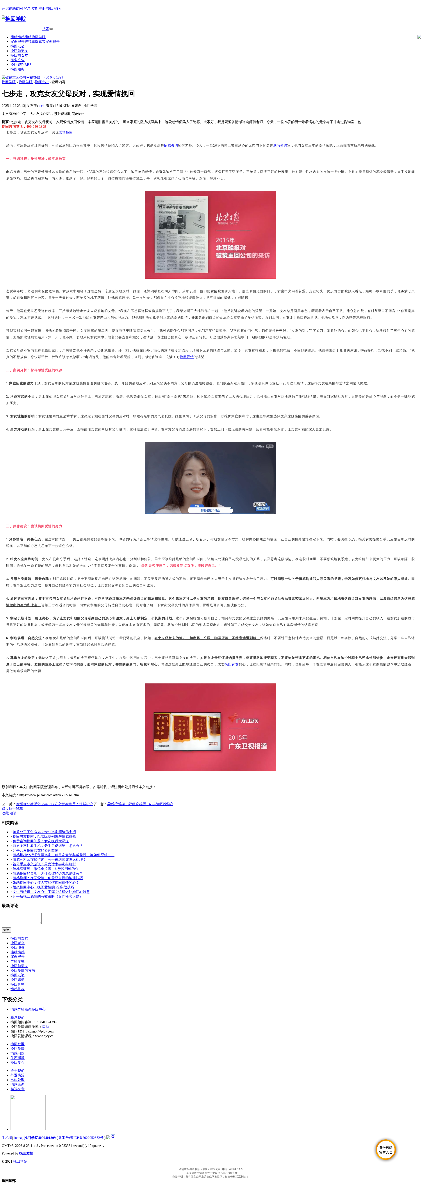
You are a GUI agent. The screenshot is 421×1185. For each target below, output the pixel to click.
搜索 (45, 29)
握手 (12, 808)
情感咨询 (171, 145)
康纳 (45, 1027)
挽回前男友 (19, 51)
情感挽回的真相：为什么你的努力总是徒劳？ (48, 873)
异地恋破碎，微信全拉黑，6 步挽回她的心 (140, 804)
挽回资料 (21, 64)
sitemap (18, 1138)
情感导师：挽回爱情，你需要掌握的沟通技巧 (48, 878)
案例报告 (35, 41)
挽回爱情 (187, 357)
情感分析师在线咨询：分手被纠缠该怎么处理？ (49, 859)
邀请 (13, 813)
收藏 (5, 813)
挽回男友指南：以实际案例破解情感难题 (44, 836)
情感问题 (18, 1053)
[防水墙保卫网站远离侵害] (108, 1138)
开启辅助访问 (12, 8)
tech (42, 106)
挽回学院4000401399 (40, 1138)
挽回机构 (18, 984)
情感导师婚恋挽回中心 (28, 1009)
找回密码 (53, 8)
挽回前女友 (19, 55)
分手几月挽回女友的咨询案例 (35, 850)
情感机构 (18, 989)
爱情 (62, 132)
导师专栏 (42, 82)
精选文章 (18, 1089)
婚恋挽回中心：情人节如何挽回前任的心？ (46, 882)
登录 (28, 8)
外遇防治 (18, 1075)
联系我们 (18, 1017)
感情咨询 (280, 145)
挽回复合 (18, 1062)
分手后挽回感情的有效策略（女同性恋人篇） (48, 896)
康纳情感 (28, 37)
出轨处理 (18, 1080)
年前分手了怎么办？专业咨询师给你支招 (44, 832)
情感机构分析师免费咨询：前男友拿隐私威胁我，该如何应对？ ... (63, 855)
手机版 (7, 1138)
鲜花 (19, 808)
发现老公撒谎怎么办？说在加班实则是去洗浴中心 (54, 804)
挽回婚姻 (18, 980)
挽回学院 (9, 82)
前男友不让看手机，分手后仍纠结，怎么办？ (48, 846)
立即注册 (39, 8)
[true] (51, 29)
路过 (5, 808)
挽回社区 (18, 1044)
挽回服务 (18, 69)
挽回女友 (232, 664)
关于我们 (18, 1070)
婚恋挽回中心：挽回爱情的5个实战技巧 (43, 887)
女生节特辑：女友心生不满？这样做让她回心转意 (51, 892)
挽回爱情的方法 (23, 970)
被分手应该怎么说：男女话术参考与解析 (44, 864)
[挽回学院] (14, 19)
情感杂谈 (18, 1084)
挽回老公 (18, 46)
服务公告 (18, 60)
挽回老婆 (18, 975)
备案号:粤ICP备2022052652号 (81, 1138)
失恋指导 (18, 1058)
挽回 (69, 132)
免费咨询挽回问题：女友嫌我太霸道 (41, 841)
